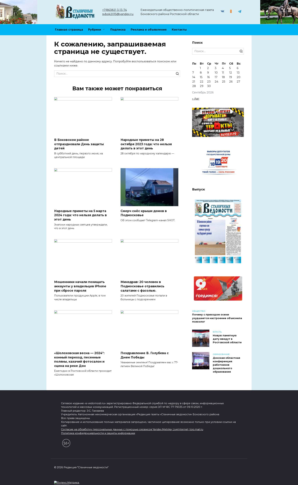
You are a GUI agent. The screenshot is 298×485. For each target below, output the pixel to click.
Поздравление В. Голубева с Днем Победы (145, 355)
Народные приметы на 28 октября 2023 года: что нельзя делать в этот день (146, 144)
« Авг (195, 98)
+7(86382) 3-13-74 (114, 10)
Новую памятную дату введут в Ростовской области (227, 339)
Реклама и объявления (149, 29)
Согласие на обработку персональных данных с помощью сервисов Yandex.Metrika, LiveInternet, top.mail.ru (132, 429)
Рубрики (94, 29)
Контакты (179, 29)
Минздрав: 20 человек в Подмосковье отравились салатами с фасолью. (142, 286)
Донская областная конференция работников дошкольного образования (226, 364)
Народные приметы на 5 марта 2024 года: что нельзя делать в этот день (80, 215)
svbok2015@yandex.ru (117, 14)
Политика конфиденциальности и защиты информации (98, 433)
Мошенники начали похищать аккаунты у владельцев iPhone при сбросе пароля (80, 286)
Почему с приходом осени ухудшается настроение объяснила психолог (217, 318)
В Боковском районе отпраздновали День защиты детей (79, 144)
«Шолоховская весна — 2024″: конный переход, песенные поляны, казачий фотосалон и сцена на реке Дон (79, 359)
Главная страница (69, 29)
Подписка (118, 29)
